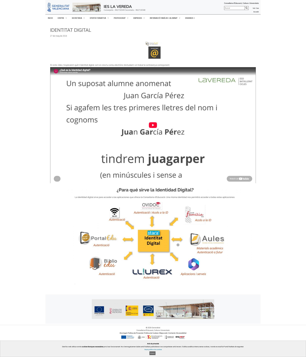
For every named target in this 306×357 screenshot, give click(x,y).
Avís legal (123, 333)
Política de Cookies (151, 333)
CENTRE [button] (61, 18)
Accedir (256, 12)
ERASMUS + (190, 18)
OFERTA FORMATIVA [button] (98, 18)
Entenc (152, 353)
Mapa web (163, 333)
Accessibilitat (181, 333)
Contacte (171, 333)
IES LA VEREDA (118, 6)
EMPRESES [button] (137, 18)
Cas (257, 8)
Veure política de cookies (153, 349)
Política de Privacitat (135, 333)
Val (254, 8)
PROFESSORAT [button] (120, 18)
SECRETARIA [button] (77, 18)
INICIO (50, 18)
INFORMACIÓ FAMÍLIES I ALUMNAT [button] (164, 18)
